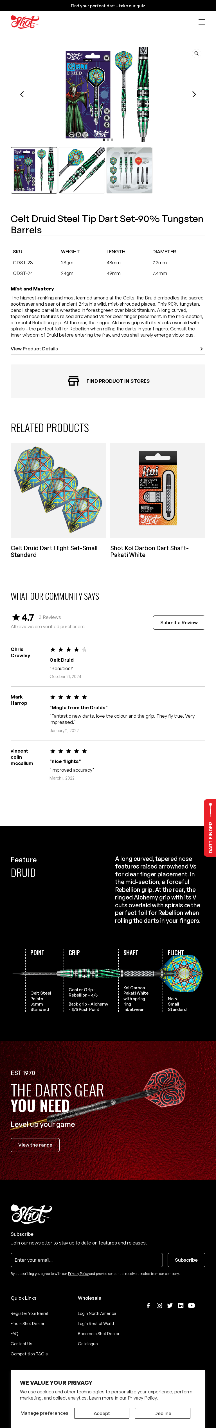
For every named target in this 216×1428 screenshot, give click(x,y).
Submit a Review (179, 622)
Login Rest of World (96, 1323)
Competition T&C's (29, 1354)
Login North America (97, 1313)
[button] (202, 21)
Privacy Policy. (143, 1398)
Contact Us (21, 1343)
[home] (25, 22)
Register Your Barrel (29, 1313)
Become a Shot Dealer (99, 1333)
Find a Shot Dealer (27, 1323)
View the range (35, 1145)
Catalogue (88, 1343)
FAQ (15, 1333)
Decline (162, 1413)
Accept (102, 1413)
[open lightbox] (196, 54)
